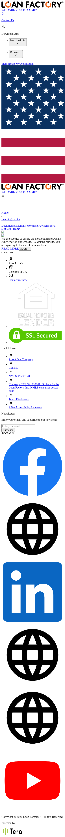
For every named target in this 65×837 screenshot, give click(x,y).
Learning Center (10, 219)
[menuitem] (18, 42)
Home (4, 212)
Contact (13, 367)
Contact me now (18, 280)
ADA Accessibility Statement (25, 407)
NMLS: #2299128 (19, 375)
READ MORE (10, 248)
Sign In (5, 63)
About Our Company (21, 359)
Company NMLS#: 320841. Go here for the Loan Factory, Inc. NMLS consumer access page (34, 387)
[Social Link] (32, 496)
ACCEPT (25, 248)
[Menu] (2, 196)
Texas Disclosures (19, 399)
